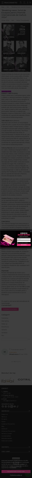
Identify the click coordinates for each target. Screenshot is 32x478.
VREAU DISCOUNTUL (24, 244)
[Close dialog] (30, 231)
